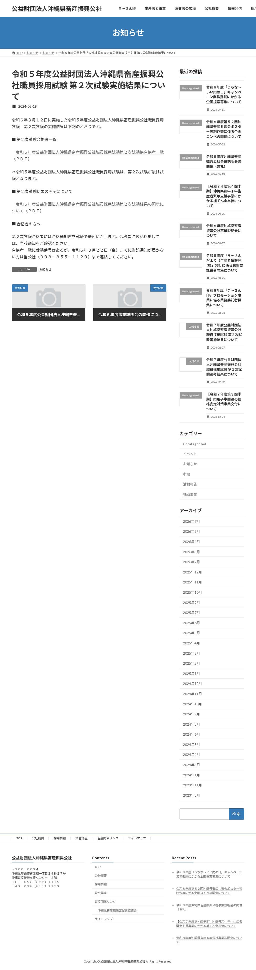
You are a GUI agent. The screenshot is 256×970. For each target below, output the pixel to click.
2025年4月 (191, 643)
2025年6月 (191, 623)
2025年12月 (192, 572)
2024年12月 (192, 684)
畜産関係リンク (107, 838)
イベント (190, 454)
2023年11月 (192, 785)
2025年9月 (191, 602)
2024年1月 (191, 775)
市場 (186, 474)
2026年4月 (191, 541)
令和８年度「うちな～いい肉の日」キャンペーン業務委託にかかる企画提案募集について (209, 874)
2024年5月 (191, 744)
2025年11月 (192, 582)
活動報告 (190, 484)
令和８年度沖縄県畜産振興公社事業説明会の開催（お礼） (223, 161)
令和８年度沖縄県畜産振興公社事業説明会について (223, 231)
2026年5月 (191, 531)
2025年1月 (191, 673)
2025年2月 (191, 663)
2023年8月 (191, 795)
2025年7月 (191, 612)
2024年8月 (191, 724)
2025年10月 (192, 592)
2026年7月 (191, 521)
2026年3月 (191, 552)
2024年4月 (191, 755)
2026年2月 (191, 562)
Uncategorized (194, 444)
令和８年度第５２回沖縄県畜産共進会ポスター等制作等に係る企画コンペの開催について (209, 891)
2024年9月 (191, 714)
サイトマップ (137, 838)
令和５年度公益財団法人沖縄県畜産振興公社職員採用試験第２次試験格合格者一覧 (90, 152)
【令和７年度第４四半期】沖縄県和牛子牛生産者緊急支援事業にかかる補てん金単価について (223, 196)
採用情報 (60, 838)
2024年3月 (191, 765)
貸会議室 (82, 838)
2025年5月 (191, 633)
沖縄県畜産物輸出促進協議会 (117, 910)
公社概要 (38, 838)
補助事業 (190, 494)
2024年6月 (191, 734)
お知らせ (45, 269)
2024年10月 (192, 704)
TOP (19, 838)
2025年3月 (191, 653)
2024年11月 (192, 694)
